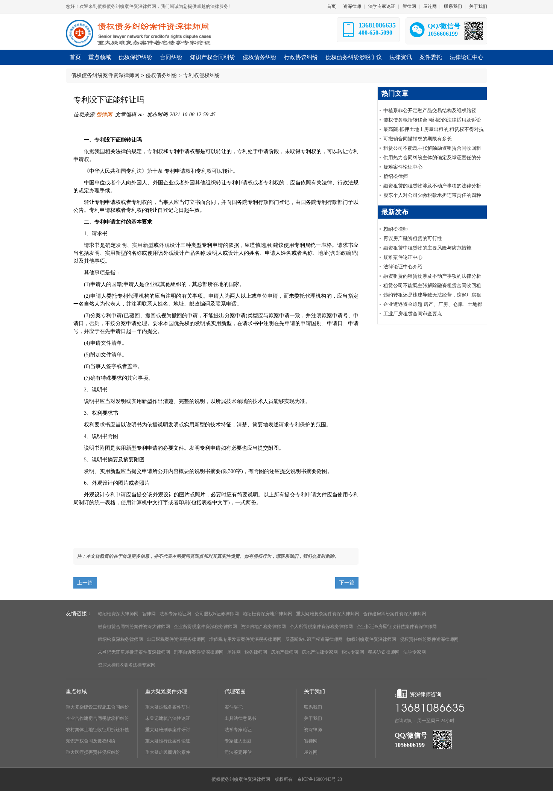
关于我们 (478, 6)
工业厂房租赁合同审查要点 (412, 313)
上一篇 (85, 583)
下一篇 (347, 583)
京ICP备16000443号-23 (319, 779)
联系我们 (453, 6)
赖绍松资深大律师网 (118, 613)
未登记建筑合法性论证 (167, 718)
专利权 (155, 151)
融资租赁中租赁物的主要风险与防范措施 (427, 248)
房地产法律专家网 (320, 652)
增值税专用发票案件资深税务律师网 (245, 639)
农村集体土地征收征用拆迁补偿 (97, 729)
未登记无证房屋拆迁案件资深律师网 (134, 652)
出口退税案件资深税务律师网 (176, 639)
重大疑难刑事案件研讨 (167, 729)
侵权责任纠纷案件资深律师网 (429, 639)
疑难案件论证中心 (402, 167)
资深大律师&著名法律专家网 (126, 665)
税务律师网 (256, 652)
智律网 (409, 6)
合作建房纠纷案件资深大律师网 (394, 613)
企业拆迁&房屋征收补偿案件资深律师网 (397, 626)
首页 (331, 6)
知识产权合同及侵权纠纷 (90, 741)
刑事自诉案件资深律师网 (198, 652)
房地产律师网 (284, 652)
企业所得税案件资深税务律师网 (205, 626)
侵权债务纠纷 (161, 75)
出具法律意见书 (240, 718)
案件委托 (234, 707)
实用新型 (142, 245)
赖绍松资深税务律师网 (120, 639)
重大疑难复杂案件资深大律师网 (327, 613)
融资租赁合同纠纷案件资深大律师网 (134, 626)
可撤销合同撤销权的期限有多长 (417, 138)
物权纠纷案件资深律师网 (371, 639)
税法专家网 (353, 652)
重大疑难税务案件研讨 (167, 707)
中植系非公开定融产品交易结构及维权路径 (429, 110)
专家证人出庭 (238, 741)
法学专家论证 (381, 6)
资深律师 (352, 6)
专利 (99, 140)
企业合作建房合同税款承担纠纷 (97, 718)
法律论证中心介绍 (402, 266)
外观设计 (169, 245)
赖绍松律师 (395, 176)
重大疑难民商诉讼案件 (167, 752)
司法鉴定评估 (238, 752)
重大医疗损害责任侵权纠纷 (93, 752)
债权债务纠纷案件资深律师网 (105, 75)
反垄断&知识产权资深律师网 (314, 639)
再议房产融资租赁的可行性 (412, 238)
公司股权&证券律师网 (217, 613)
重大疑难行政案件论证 (167, 741)
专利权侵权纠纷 (201, 75)
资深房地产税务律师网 (263, 626)
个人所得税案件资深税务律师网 (321, 626)
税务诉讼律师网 (384, 652)
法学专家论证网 (175, 613)
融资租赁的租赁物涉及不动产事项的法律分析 (432, 186)
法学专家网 (414, 652)
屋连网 (430, 6)
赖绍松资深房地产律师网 (267, 613)
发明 (121, 245)
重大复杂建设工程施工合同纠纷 (97, 707)
